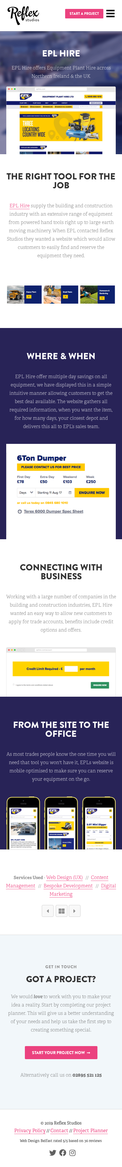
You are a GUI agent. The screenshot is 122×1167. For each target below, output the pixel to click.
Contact (59, 1130)
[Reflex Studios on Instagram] (71, 1154)
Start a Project (84, 13)
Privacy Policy (30, 1130)
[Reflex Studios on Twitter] (51, 1154)
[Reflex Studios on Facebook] (61, 1154)
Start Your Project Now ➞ (61, 1053)
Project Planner (90, 1130)
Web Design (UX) (64, 877)
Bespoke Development (68, 886)
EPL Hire (19, 206)
